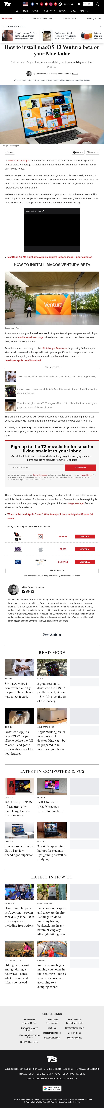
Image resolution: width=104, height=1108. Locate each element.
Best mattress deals (74, 1028)
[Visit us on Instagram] (51, 4)
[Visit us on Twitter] (37, 4)
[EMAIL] (33, 591)
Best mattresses (52, 1038)
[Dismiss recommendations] (100, 26)
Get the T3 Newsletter (42, 18)
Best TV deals (74, 1033)
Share (11, 152)
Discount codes (74, 1038)
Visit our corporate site (83, 1100)
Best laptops (52, 1023)
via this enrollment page (30, 337)
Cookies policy (45, 1074)
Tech (25, 11)
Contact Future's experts (47, 1069)
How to (75, 73)
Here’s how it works (82, 80)
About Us (68, 1069)
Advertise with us (64, 1074)
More (83, 11)
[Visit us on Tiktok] (60, 4)
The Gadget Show (93, 18)
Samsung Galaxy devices (29, 1029)
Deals (21, 18)
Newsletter (94, 152)
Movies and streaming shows (29, 1036)
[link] (18, 536)
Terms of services (40, 475)
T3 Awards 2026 (69, 18)
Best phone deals (74, 1023)
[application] (52, 230)
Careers (80, 1074)
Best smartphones (52, 1033)
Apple (26, 160)
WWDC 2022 (15, 160)
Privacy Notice (85, 475)
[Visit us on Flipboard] (55, 4)
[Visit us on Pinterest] (41, 4)
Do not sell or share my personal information (52, 1079)
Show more (56, 571)
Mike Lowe (41, 73)
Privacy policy (27, 1074)
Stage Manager (76, 503)
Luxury (62, 11)
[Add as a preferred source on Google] (52, 1088)
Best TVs (52, 1028)
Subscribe (87, 4)
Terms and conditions (87, 1069)
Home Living (49, 11)
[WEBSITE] (28, 591)
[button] (52, 536)
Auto (73, 11)
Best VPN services (29, 1042)
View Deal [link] (85, 537)
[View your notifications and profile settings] (79, 4)
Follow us (79, 152)
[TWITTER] (24, 591)
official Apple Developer (54, 348)
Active (35, 11)
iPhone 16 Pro (29, 1023)
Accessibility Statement (18, 1069)
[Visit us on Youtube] (46, 4)
